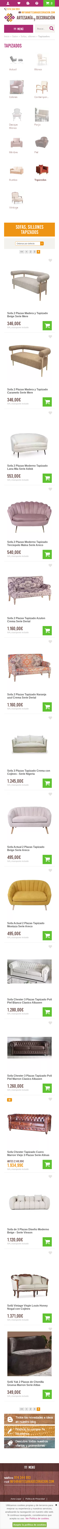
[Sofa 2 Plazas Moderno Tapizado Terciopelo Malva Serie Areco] (29, 513)
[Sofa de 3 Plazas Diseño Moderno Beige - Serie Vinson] (29, 1201)
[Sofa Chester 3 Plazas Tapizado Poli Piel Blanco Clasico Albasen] (29, 971)
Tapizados (44, 36)
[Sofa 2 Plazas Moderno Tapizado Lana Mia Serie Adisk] (29, 437)
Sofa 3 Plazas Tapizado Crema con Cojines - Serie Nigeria (28, 772)
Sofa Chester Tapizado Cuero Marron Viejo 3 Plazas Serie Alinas (28, 1154)
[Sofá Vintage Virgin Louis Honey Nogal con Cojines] (29, 1277)
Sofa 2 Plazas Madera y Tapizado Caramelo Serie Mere (27, 391)
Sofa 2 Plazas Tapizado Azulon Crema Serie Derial (26, 620)
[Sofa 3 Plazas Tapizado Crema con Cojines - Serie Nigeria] (29, 742)
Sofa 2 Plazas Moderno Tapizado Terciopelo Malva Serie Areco (27, 543)
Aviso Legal (16, 1499)
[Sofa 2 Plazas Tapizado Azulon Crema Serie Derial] (29, 590)
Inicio (7, 36)
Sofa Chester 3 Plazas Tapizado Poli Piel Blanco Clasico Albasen (29, 1001)
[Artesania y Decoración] (29, 17)
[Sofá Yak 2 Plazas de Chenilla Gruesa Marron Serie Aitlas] (29, 1353)
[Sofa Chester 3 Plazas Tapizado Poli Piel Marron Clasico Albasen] (29, 1047)
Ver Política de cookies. (37, 1518)
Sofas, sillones (28, 36)
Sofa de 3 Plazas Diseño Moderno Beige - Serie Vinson (28, 1231)
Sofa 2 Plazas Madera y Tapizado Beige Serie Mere (27, 315)
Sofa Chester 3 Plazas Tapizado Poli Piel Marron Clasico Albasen (29, 1077)
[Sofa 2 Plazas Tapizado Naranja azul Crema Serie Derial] (29, 666)
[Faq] (37, 3)
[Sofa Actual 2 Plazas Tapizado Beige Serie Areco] (29, 818)
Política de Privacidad (35, 1499)
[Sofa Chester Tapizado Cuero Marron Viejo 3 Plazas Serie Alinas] (29, 1123)
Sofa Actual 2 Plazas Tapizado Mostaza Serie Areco (25, 925)
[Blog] (28, 3)
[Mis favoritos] (19, 3)
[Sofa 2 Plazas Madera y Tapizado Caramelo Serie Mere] (29, 361)
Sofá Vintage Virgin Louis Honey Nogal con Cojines (27, 1307)
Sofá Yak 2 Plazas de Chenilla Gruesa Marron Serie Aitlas (25, 1383)
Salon (15, 36)
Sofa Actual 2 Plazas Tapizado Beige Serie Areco (25, 849)
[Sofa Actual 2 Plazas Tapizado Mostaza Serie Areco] (29, 895)
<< (21, 251)
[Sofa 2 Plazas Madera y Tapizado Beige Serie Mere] (29, 285)
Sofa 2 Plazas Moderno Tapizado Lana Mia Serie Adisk (27, 467)
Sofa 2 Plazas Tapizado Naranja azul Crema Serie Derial (26, 696)
